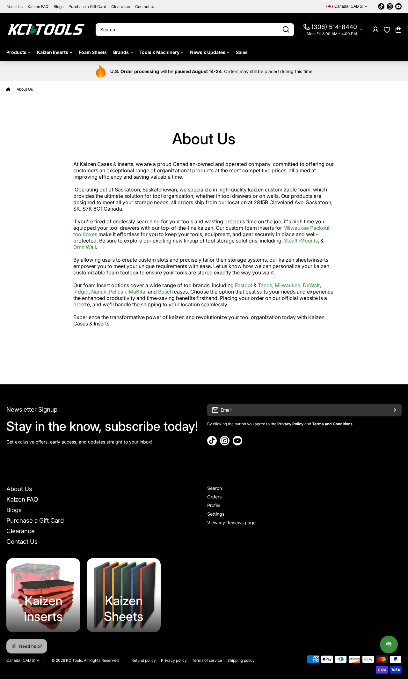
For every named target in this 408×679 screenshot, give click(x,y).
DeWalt (311, 285)
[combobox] (195, 29)
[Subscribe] (394, 410)
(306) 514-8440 (334, 27)
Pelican (117, 291)
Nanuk (98, 291)
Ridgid (81, 291)
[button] (398, 29)
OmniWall (84, 247)
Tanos (265, 285)
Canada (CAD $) (20, 660)
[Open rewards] (389, 644)
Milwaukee (287, 285)
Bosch (165, 291)
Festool (243, 285)
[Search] (286, 29)
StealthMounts (301, 240)
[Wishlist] (387, 29)
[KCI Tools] (46, 29)
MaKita (137, 291)
